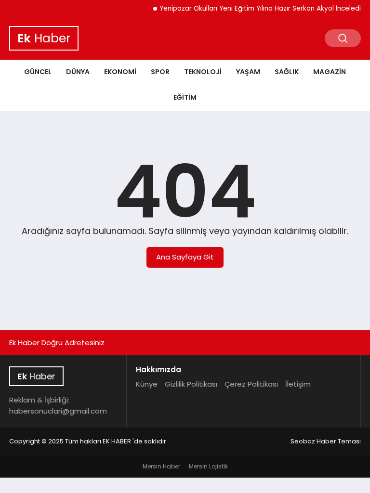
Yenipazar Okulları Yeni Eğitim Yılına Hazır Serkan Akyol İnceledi (256, 8)
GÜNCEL (38, 72)
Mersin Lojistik (208, 466)
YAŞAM (248, 72)
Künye (147, 384)
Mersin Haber (161, 466)
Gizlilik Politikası (191, 384)
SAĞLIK (287, 72)
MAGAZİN (329, 72)
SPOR (160, 72)
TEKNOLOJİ (203, 72)
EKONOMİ (120, 72)
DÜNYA (78, 72)
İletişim (298, 384)
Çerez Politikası (251, 384)
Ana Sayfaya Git (185, 257)
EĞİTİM (185, 97)
